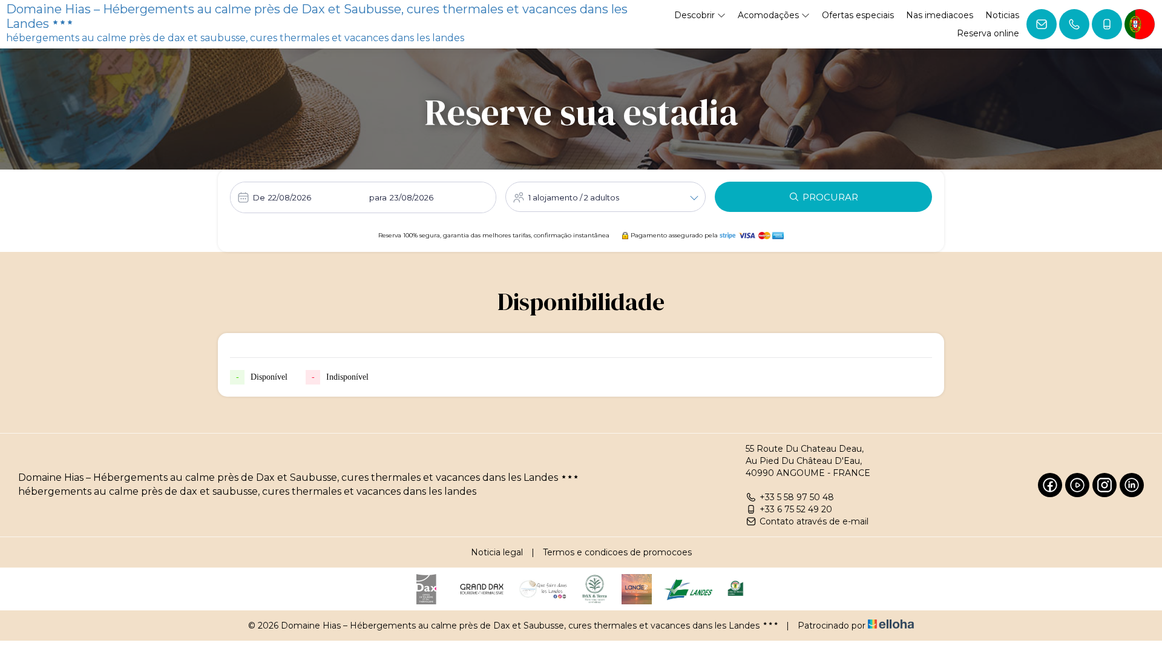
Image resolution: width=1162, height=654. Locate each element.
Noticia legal (497, 552)
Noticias (1002, 15)
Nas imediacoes (939, 15)
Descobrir (695, 15)
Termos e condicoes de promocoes (617, 552)
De (259, 197)
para (378, 197)
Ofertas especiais (858, 15)
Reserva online (988, 33)
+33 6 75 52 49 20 (796, 509)
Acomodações (769, 15)
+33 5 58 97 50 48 (797, 497)
